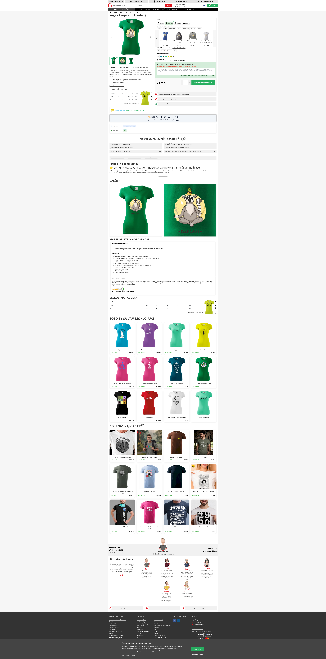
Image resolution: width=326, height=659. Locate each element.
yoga (133, 126)
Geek (138, 637)
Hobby (139, 639)
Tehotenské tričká (159, 635)
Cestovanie (140, 629)
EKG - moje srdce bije (143, 631)
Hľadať (168, 5)
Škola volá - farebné (149, 491)
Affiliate (111, 633)
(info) (177, 120)
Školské (156, 633)
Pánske (162, 23)
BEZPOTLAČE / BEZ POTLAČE (176, 491)
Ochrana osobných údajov (116, 635)
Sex (155, 629)
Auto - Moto (140, 625)
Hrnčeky (139, 627)
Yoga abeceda (122, 417)
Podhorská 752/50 (197, 629)
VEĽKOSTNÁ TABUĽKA (179, 48)
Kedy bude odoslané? (180, 60)
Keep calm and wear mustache (176, 417)
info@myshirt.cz (211, 551)
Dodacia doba (113, 625)
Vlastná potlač (159, 9)
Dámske (170, 23)
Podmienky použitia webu (116, 639)
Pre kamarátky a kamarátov (162, 625)
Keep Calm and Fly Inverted (149, 350)
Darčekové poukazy (142, 624)
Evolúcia (139, 633)
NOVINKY (147, 9)
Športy (115, 12)
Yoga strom (203, 350)
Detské (179, 23)
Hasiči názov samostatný (176, 457)
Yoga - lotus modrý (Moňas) (122, 383)
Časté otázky (113, 624)
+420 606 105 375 (180, 4)
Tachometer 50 (203, 527)
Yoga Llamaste (122, 350)
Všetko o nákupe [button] (188, 9)
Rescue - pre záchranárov (122, 527)
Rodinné (156, 627)
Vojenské (157, 639)
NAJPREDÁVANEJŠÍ (173, 9)
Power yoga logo (204, 417)
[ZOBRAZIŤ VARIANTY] (122, 335)
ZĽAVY (140, 9)
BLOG (111, 622)
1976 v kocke (176, 527)
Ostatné (187, 23)
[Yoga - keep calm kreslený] (136, 210)
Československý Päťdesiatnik (122, 457)
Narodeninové (158, 620)
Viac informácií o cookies (128, 655)
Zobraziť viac (163, 176)
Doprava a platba (114, 627)
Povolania (157, 624)
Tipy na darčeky (141, 620)
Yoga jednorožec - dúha (204, 383)
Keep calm (126, 126)
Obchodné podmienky (115, 637)
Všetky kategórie (122, 9)
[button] (205, 5)
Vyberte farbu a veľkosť (203, 83)
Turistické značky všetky (149, 457)
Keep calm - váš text (177, 383)
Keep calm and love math (149, 383)
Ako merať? (112, 629)
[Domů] (110, 12)
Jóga (121, 12)
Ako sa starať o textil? (115, 631)
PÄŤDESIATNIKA (138, 1)
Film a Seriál (140, 635)
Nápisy (156, 622)
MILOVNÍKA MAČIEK (207, 1)
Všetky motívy (141, 622)
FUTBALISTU (161, 1)
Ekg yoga (176, 350)
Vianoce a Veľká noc (160, 637)
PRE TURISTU (182, 1)
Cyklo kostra (203, 457)
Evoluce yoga (149, 417)
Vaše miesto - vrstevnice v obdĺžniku (204, 491)
